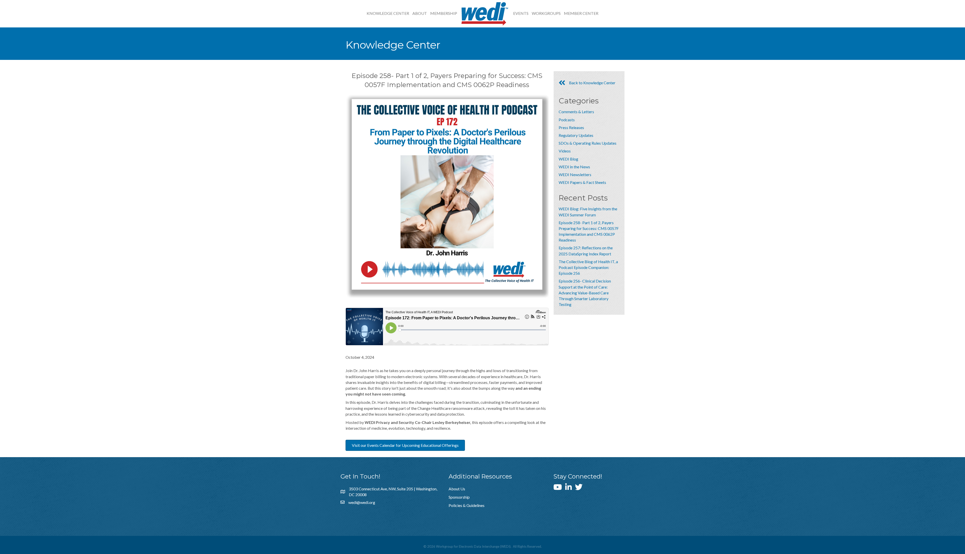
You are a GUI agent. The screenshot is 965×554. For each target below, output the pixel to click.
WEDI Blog (568, 158)
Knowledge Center (388, 13)
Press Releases (571, 127)
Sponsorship (459, 497)
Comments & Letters (576, 111)
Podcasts (567, 119)
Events (520, 13)
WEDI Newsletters (575, 174)
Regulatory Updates (576, 135)
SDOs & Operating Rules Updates (587, 143)
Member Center (581, 13)
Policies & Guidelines (467, 505)
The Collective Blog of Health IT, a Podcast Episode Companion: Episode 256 (588, 267)
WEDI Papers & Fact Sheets (582, 182)
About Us (457, 488)
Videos (565, 150)
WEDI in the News (574, 166)
